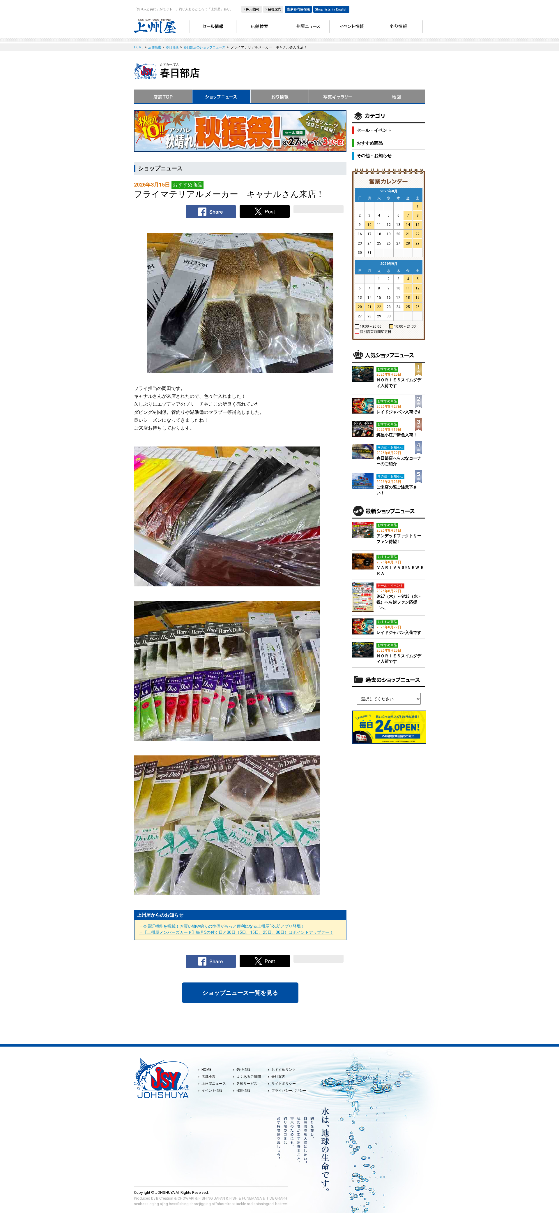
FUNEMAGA (252, 1198)
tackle (241, 1204)
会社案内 (278, 1077)
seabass (141, 1204)
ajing (164, 1204)
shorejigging (200, 1204)
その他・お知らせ (374, 155)
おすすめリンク (283, 1070)
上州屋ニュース (213, 1084)
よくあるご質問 (248, 1077)
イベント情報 (211, 1091)
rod (250, 1204)
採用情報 (243, 1091)
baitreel (281, 1204)
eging (154, 1204)
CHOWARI (186, 1198)
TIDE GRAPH (276, 1198)
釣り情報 (243, 1070)
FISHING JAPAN (212, 1198)
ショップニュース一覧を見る (240, 992)
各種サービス (246, 1084)
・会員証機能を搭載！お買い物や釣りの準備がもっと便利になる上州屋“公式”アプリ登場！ (222, 926)
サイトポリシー (283, 1084)
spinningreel (264, 1204)
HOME (206, 1070)
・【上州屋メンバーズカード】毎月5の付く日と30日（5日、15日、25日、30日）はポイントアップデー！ (236, 932)
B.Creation (164, 1198)
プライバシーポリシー (288, 1091)
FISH (233, 1198)
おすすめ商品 (370, 143)
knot (231, 1204)
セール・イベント (374, 130)
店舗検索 (208, 1077)
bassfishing (179, 1204)
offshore (219, 1204)
